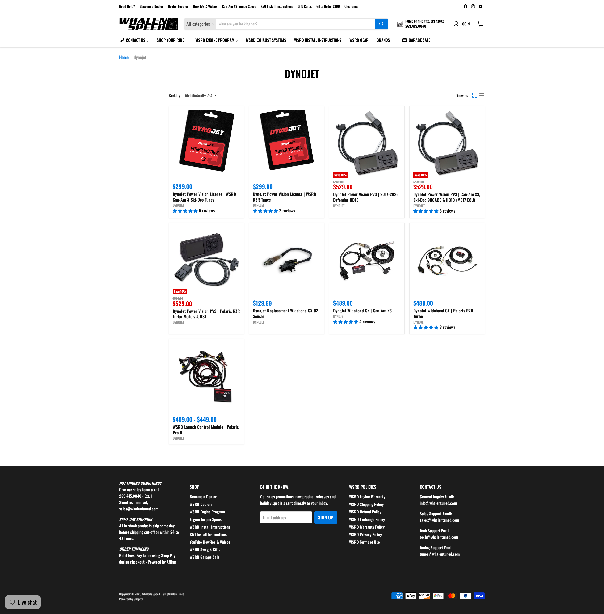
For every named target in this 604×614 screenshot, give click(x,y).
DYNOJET (178, 205)
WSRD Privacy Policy (365, 534)
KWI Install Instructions (277, 6)
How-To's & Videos (205, 6)
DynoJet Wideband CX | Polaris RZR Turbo (443, 313)
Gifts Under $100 (328, 6)
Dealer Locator (178, 6)
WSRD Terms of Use (364, 542)
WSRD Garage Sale (204, 557)
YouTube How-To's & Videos (210, 542)
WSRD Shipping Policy (366, 504)
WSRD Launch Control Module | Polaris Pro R (206, 430)
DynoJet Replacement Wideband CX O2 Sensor (285, 313)
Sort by (174, 95)
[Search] (381, 24)
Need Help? (127, 6)
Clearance (351, 6)
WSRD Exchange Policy (367, 519)
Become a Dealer (151, 6)
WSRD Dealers (201, 504)
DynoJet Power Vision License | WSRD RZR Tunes (284, 197)
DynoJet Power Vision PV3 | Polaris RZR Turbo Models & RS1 (206, 314)
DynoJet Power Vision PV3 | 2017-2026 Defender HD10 (366, 197)
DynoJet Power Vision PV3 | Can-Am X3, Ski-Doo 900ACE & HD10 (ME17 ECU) (446, 197)
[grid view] (474, 95)
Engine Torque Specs (206, 519)
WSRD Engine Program (207, 512)
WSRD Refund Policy (365, 512)
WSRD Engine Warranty (367, 497)
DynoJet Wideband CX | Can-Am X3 (362, 310)
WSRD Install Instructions (210, 527)
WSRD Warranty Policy (367, 527)
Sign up (325, 517)
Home (124, 57)
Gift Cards (305, 6)
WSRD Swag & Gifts (205, 549)
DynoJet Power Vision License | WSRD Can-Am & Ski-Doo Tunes (204, 197)
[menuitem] (134, 39)
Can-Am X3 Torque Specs (239, 6)
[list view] (481, 95)
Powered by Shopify (131, 599)
